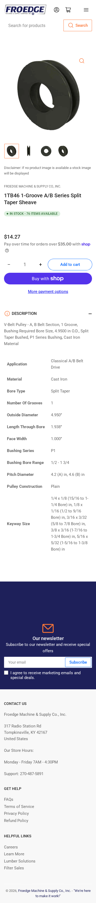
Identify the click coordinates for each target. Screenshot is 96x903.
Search (81, 25)
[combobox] (48, 25)
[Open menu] (86, 10)
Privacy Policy (16, 813)
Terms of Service (19, 806)
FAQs (8, 799)
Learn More (14, 854)
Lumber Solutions (19, 861)
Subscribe (78, 662)
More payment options (48, 291)
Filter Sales (14, 868)
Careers (11, 847)
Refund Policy (16, 820)
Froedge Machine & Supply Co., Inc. (32, 186)
